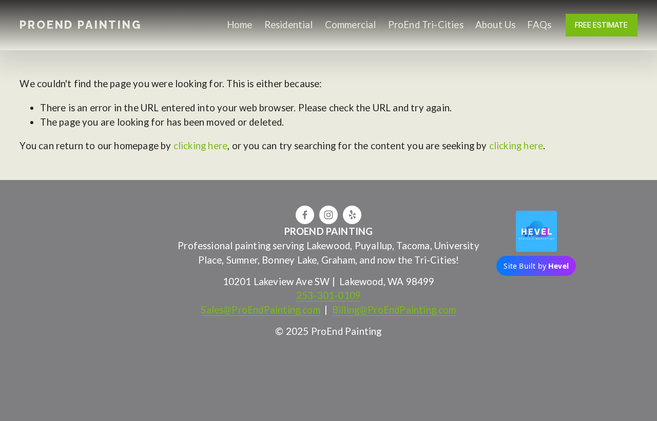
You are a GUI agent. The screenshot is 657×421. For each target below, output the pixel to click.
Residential (288, 24)
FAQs (539, 24)
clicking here (200, 145)
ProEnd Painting (80, 24)
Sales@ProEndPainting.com (260, 309)
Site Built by (536, 266)
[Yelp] (352, 215)
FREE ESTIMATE (601, 25)
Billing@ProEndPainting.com (394, 309)
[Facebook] (305, 215)
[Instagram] (328, 215)
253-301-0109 (328, 295)
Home (240, 24)
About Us (495, 24)
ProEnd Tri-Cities (425, 24)
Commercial (350, 24)
